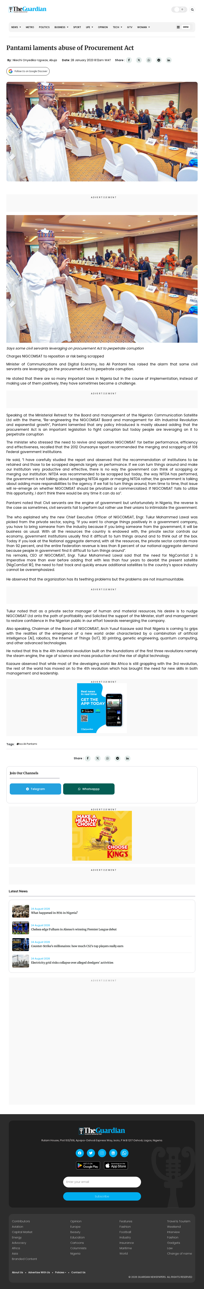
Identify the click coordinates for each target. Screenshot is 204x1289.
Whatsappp (91, 789)
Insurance (127, 1243)
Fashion (125, 1227)
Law (170, 1248)
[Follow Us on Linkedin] (113, 1153)
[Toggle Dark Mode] (179, 9)
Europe (75, 1227)
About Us (17, 1272)
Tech (116, 27)
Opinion (103, 27)
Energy (17, 1237)
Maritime (126, 1248)
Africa (16, 1248)
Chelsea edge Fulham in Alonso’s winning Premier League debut (74, 929)
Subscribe (102, 1196)
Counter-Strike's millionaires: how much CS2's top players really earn (77, 946)
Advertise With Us (39, 1272)
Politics (44, 27)
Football (125, 1232)
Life (88, 27)
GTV (129, 27)
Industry (125, 1237)
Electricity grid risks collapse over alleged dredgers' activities (72, 962)
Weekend (174, 1227)
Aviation (17, 1227)
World (124, 1254)
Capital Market (22, 1232)
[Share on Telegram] (158, 60)
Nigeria (75, 1254)
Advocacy (19, 1243)
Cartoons (77, 1243)
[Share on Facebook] (129, 60)
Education (77, 1237)
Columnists (78, 1248)
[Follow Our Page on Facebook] (80, 1153)
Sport (77, 27)
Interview (173, 1232)
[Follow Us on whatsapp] (124, 1153)
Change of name (179, 1254)
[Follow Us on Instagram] (102, 1153)
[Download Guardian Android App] (88, 1165)
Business (60, 27)
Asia (15, 1254)
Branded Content (24, 1259)
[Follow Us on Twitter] (91, 1153)
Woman (142, 27)
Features (126, 1221)
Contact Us (78, 1272)
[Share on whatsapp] (149, 60)
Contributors (21, 1221)
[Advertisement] (102, 1041)
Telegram (38, 789)
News (15, 27)
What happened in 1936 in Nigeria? (54, 913)
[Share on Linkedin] (169, 60)
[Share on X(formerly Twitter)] (138, 60)
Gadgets (173, 1243)
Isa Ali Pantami (28, 744)
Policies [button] (59, 1272)
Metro (30, 27)
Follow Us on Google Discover (31, 71)
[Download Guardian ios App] (116, 1165)
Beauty (75, 1232)
